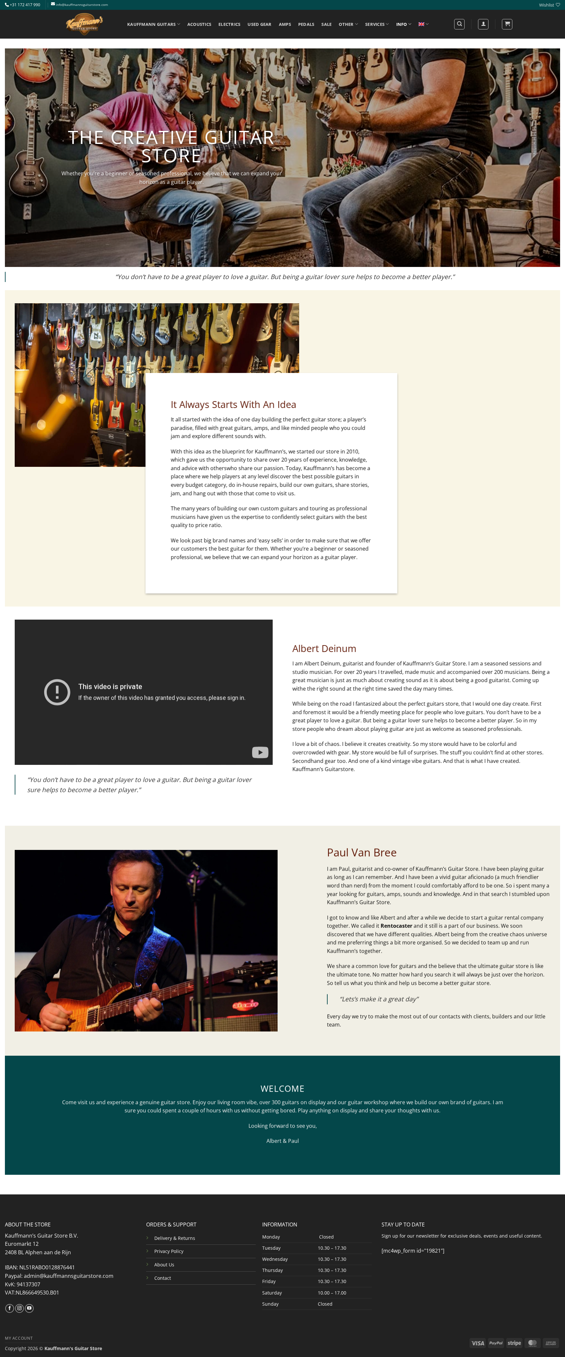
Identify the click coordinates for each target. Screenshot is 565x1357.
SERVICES (375, 24)
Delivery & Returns (174, 1238)
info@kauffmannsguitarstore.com (82, 5)
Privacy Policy (168, 1251)
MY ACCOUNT (19, 1338)
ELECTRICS (229, 24)
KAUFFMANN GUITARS (151, 24)
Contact (162, 1278)
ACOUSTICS (199, 24)
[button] (507, 24)
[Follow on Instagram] (19, 1308)
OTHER (346, 24)
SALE (326, 24)
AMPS (285, 24)
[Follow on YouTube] (29, 1308)
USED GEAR (259, 24)
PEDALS (306, 24)
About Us (164, 1264)
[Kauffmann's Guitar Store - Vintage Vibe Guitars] (84, 24)
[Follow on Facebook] (9, 1308)
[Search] (459, 24)
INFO (401, 24)
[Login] (483, 24)
